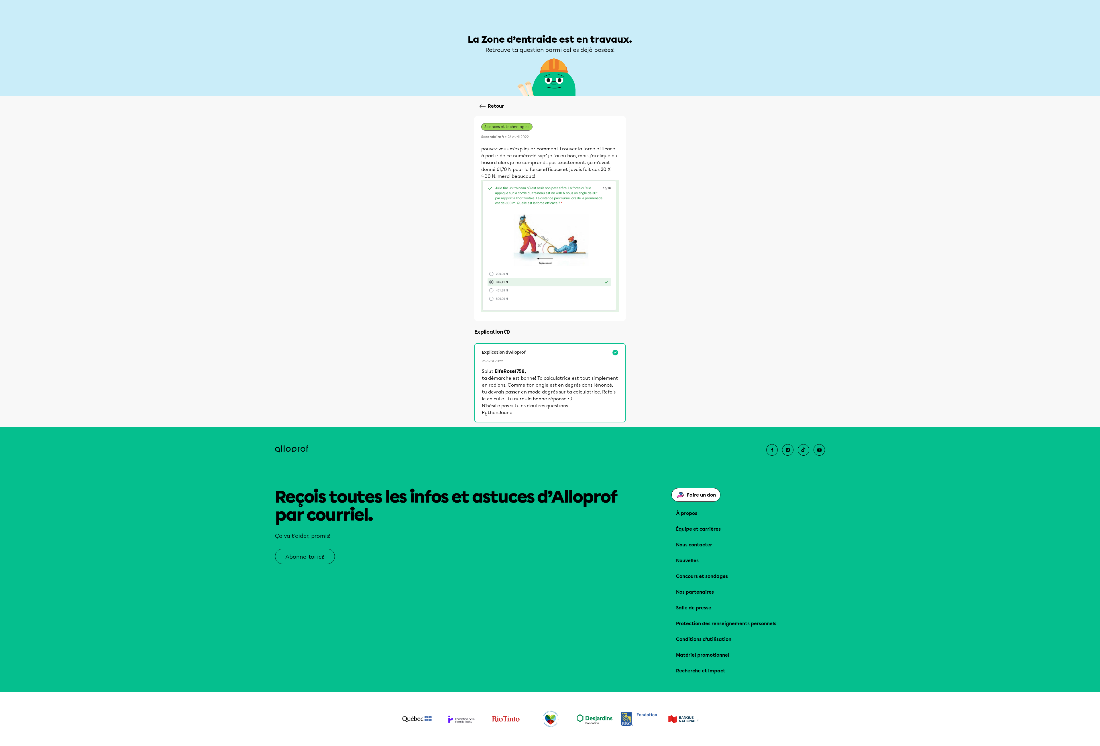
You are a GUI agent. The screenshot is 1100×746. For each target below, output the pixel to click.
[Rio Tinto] (506, 719)
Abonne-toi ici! (305, 557)
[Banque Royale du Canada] (639, 719)
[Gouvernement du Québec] (417, 719)
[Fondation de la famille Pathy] (461, 719)
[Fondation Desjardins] (594, 719)
